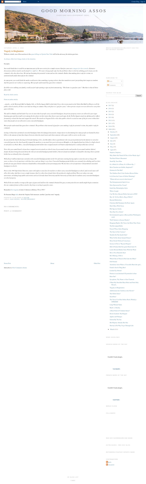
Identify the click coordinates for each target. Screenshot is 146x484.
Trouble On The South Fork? (118, 235)
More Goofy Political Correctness (120, 241)
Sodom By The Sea (115, 320)
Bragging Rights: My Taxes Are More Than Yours (125, 223)
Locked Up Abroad (115, 270)
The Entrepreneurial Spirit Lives (120, 182)
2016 (110, 108)
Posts (110, 81)
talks (16, 194)
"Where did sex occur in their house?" (121, 179)
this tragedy (14, 190)
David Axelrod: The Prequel (118, 314)
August (112, 138)
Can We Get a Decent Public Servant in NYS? (123, 194)
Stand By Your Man (116, 161)
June (111, 144)
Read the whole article (11, 95)
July (111, 141)
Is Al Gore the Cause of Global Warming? (122, 176)
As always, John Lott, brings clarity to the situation (19, 59)
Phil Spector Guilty (116, 209)
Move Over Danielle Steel (118, 253)
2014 (110, 114)
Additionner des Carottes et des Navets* (122, 291)
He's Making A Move (116, 256)
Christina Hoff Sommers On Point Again (122, 203)
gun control (15, 199)
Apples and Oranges (116, 317)
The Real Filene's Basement (118, 158)
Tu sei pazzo (110, 465)
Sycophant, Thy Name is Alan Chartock (122, 279)
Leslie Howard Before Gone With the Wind (123, 250)
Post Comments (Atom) (19, 268)
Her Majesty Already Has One (119, 322)
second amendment (28, 199)
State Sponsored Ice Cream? (118, 185)
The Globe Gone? (115, 294)
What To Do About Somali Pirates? (120, 238)
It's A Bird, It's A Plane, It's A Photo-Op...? (122, 164)
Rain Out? (113, 276)
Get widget (109, 369)
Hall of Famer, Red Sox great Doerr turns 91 (123, 247)
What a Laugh (114, 191)
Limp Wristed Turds (116, 305)
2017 (110, 105)
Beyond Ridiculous (116, 200)
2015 (110, 111)
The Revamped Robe (116, 226)
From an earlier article (10, 99)
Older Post (97, 263)
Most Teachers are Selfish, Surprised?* (121, 167)
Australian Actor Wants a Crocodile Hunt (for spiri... (125, 265)
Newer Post (7, 263)
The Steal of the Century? (117, 232)
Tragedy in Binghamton (14, 51)
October (112, 132)
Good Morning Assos (74, 10)
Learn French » (116, 399)
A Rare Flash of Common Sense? (120, 311)
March (112, 329)
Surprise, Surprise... (115, 152)
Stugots (109, 462)
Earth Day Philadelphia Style (119, 188)
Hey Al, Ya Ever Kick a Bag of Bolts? (121, 197)
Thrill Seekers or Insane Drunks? (120, 220)
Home (52, 263)
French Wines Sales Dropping (119, 229)
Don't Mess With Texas (117, 206)
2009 (110, 129)
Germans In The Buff (116, 170)
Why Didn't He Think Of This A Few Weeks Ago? (125, 155)
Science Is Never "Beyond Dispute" (120, 244)
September (113, 135)
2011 (110, 123)
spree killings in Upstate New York (41, 54)
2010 (110, 126)
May (111, 147)
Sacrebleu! (113, 297)
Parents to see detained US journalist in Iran (123, 273)
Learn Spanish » (116, 369)
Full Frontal (113, 262)
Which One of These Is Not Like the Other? (123, 259)
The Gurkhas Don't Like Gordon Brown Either (124, 173)
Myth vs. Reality (115, 308)
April (112, 150)
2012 (110, 120)
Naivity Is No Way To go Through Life (121, 325)
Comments (112, 85)
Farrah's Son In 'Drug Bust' (118, 267)
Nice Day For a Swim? (116, 212)
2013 (110, 117)
